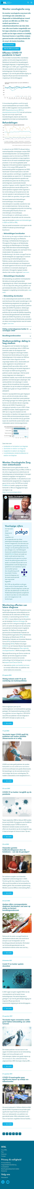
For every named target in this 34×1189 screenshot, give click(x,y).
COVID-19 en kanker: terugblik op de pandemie (16, 793)
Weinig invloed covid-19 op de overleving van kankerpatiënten (14, 680)
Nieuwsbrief (4, 1177)
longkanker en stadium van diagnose (14, 451)
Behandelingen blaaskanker (14, 276)
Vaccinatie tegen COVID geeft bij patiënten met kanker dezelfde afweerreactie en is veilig (15, 736)
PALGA (11, 554)
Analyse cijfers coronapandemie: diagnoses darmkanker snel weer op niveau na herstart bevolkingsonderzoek (16, 907)
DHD (6, 619)
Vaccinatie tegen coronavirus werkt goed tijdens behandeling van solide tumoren (16, 1022)
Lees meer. (26, 272)
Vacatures (3, 1154)
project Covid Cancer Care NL (13, 662)
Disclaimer (4, 1171)
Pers (2, 1152)
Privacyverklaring (5, 1162)
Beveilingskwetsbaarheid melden (10, 1169)
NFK (21, 635)
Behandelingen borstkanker (14, 233)
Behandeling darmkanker (13, 296)
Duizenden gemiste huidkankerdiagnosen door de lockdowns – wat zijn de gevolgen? (15, 850)
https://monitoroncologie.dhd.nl (11, 492)
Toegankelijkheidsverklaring (8, 1164)
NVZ (21, 637)
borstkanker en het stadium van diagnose (16, 446)
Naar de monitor (9, 44)
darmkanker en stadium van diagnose (15, 448)
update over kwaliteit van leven (20, 665)
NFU (8, 641)
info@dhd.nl (6, 485)
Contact (3, 1156)
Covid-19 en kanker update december (12, 965)
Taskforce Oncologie (19, 621)
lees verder (9, 723)
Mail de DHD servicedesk (11, 48)
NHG (12, 644)
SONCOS (5, 646)
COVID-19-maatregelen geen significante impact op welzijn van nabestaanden (15, 1079)
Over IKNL (4, 1150)
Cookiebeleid (5, 1167)
